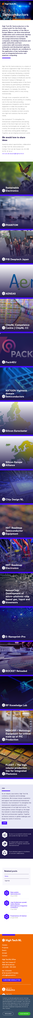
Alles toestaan (24, 1013)
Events (4, 950)
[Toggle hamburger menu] (30, 4)
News (6, 876)
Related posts (10, 871)
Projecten (5, 947)
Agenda (7, 880)
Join (4, 823)
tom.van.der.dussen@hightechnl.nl (13, 153)
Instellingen (8, 1013)
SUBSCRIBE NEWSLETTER (11, 980)
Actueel (4, 953)
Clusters (4, 945)
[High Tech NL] (9, 4)
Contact (4, 955)
